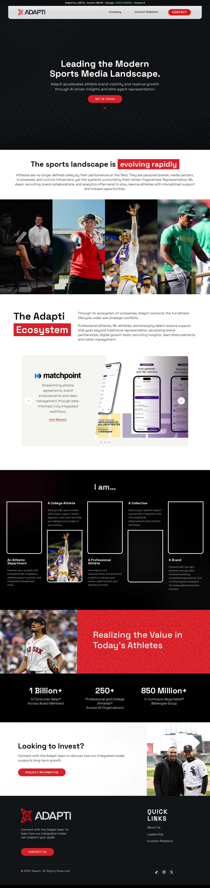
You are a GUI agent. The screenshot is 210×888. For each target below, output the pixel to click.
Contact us (37, 852)
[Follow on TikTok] (156, 872)
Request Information (41, 772)
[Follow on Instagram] (164, 872)
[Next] (181, 400)
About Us (153, 827)
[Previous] (28, 400)
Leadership (155, 834)
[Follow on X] (171, 872)
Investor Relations (160, 841)
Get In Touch (105, 99)
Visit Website (58, 414)
